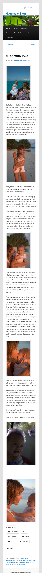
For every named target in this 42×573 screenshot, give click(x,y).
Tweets (8, 33)
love (7, 562)
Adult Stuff (17, 33)
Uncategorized (10, 560)
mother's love (13, 562)
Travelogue (9, 37)
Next (33, 44)
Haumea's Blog (16, 13)
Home (8, 28)
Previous (9, 44)
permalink (22, 564)
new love (22, 562)
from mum (24, 558)
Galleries (24, 28)
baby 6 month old (29, 560)
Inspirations (27, 33)
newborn (28, 562)
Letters (16, 28)
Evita (28, 61)
